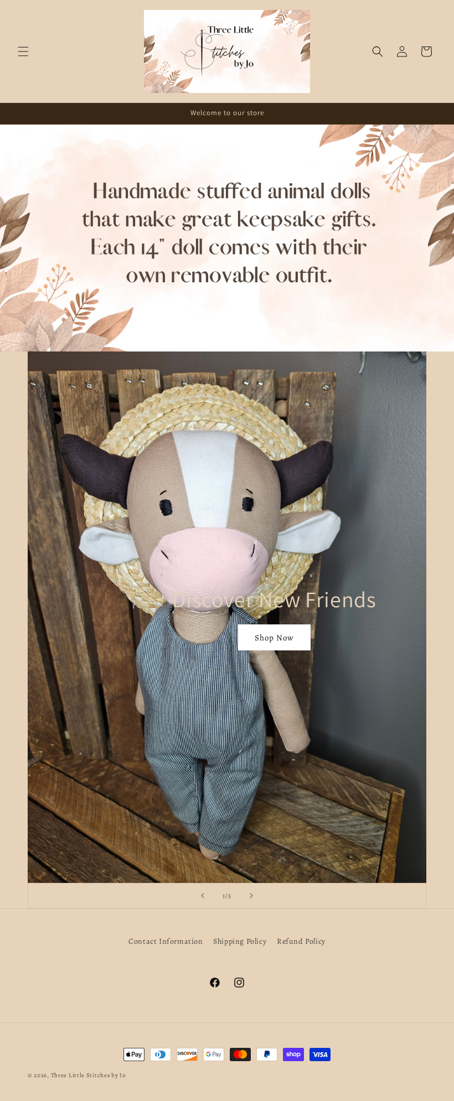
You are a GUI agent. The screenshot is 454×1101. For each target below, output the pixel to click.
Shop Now (274, 637)
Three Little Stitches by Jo (88, 1075)
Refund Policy (301, 941)
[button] (23, 51)
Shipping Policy (239, 941)
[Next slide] (251, 895)
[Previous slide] (202, 895)
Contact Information (165, 941)
